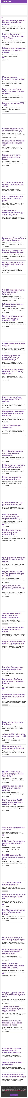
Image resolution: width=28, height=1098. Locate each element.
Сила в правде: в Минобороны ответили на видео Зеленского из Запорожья (13, 681)
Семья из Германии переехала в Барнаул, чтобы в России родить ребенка (12, 198)
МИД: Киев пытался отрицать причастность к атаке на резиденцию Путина (11, 532)
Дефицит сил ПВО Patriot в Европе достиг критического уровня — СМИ (14, 735)
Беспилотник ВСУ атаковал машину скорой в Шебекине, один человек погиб (13, 696)
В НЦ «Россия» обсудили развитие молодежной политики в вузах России (13, 842)
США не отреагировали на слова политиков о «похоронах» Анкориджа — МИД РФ (12, 318)
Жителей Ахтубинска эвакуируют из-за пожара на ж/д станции (12, 668)
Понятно (14, 1095)
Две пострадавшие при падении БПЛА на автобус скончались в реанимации (12, 787)
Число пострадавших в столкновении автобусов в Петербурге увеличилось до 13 (12, 516)
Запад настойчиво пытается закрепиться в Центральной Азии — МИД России (13, 36)
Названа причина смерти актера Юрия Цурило (12, 723)
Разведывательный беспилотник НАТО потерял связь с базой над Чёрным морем (13, 371)
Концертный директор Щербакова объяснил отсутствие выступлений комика (13, 994)
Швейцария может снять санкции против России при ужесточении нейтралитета (13, 413)
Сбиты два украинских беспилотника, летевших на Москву (13, 78)
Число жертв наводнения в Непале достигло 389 (13, 828)
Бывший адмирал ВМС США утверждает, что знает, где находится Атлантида (11, 357)
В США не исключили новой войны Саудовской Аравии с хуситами (13, 466)
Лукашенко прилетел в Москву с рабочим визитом (12, 1063)
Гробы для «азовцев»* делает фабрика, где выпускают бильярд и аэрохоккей (13, 91)
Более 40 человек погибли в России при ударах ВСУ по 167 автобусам (12, 399)
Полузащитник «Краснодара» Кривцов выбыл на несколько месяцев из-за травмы (12, 1022)
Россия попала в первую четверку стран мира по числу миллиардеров (14, 1075)
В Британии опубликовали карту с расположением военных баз (13, 503)
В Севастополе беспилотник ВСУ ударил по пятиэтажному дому (12, 129)
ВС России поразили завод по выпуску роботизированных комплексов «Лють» (12, 951)
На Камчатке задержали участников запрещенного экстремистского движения (13, 50)
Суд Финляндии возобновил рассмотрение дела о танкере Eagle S (13, 587)
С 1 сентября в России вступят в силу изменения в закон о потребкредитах (12, 453)
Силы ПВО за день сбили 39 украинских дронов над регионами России (13, 857)
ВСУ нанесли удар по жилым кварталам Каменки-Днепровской (13, 747)
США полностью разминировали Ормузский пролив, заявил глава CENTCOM (12, 184)
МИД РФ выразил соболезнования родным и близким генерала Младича (13, 912)
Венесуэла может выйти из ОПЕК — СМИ (13, 104)
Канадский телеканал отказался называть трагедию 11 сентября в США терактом (13, 573)
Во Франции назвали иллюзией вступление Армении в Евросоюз (12, 251)
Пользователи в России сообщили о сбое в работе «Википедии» (14, 239)
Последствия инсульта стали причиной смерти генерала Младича (11, 156)
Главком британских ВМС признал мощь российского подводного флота (13, 142)
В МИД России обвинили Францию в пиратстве (13, 344)
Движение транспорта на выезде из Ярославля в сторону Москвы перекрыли (13, 22)
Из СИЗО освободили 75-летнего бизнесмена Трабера (12, 304)
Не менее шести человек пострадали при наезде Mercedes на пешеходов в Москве (13, 965)
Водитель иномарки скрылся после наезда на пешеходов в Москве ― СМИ (13, 896)
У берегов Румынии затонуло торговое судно (11, 426)
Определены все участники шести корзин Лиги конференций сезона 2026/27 (13, 264)
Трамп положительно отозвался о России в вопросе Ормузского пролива (13, 629)
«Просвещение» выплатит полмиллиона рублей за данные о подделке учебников (13, 1008)
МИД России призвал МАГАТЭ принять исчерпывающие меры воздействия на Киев (12, 801)
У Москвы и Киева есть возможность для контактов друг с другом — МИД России (13, 212)
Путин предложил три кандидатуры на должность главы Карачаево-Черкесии (13, 559)
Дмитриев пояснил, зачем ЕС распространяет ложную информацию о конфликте (11, 615)
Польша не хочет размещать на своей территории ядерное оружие (13, 938)
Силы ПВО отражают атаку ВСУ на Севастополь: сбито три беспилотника (13, 291)
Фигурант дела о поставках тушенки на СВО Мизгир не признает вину (13, 642)
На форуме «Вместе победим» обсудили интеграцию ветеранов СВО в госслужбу (12, 773)
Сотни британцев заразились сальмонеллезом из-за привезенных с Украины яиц (11, 1050)
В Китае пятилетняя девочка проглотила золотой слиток (11, 478)
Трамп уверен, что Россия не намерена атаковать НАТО (11, 883)
